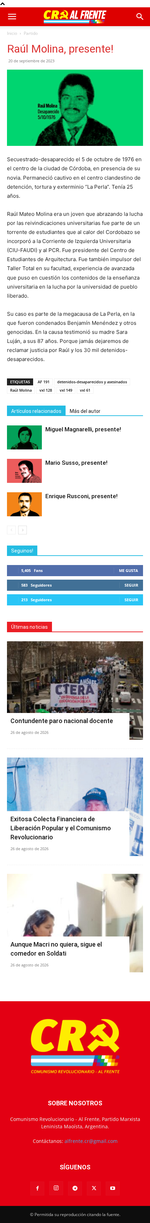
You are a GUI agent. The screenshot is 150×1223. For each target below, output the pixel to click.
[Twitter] (94, 1188)
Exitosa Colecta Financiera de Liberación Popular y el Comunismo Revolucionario (60, 828)
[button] (12, 16)
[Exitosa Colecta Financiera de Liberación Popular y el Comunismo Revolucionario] (75, 807)
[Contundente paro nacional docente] (75, 690)
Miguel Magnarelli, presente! (83, 429)
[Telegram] (75, 1188)
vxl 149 (66, 390)
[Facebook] (37, 1188)
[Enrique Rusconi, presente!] (24, 504)
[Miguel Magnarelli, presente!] (24, 437)
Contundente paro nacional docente (61, 720)
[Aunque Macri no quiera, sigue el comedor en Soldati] (75, 923)
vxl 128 (45, 390)
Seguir (131, 585)
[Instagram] (56, 1188)
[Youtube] (113, 1188)
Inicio (12, 33)
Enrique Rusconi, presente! (81, 496)
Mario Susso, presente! (76, 462)
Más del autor (85, 411)
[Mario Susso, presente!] (24, 471)
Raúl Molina (21, 390)
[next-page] (22, 530)
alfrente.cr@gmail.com (91, 1141)
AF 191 (44, 381)
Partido (31, 33)
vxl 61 (85, 390)
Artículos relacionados (36, 411)
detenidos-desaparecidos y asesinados (92, 381)
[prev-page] (11, 530)
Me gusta (128, 570)
